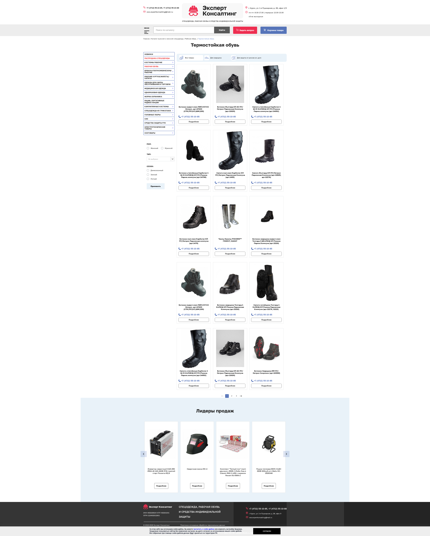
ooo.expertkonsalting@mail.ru (160, 12)
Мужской (168, 148)
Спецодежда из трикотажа (157, 111)
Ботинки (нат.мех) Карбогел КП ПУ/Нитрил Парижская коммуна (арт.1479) (193, 241)
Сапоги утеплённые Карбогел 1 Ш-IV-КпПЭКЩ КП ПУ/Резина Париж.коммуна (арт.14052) (266, 109)
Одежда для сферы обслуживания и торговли (157, 83)
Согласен (267, 531)
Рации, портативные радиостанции (154, 101)
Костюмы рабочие (153, 62)
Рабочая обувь (190, 39)
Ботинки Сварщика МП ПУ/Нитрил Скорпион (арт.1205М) (266, 372)
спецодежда (188, 506)
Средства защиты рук (155, 123)
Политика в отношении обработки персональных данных (202, 525)
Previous (144, 454)
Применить (156, 186)
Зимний (154, 175)
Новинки (148, 54)
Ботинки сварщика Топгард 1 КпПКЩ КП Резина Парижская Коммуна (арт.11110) (230, 307)
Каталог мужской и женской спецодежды (167, 39)
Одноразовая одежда (154, 92)
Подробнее (194, 122)
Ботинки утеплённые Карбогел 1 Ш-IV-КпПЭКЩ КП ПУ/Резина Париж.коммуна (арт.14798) (193, 175)
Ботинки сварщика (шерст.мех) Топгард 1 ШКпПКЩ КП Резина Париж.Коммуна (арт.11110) (266, 241)
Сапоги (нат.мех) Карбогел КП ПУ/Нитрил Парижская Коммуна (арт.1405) (230, 175)
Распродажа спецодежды (157, 58)
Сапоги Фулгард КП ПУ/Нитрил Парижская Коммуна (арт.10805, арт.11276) (266, 175)
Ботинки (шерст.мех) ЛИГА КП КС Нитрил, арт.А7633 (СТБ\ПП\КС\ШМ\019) (194, 109)
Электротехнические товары (154, 128)
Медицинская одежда (155, 88)
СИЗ (146, 119)
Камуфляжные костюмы (156, 106)
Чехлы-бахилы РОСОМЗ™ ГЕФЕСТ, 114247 (230, 240)
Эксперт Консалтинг (160, 506)
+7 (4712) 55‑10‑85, (155, 8)
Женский (154, 148)
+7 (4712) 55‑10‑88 (171, 8)
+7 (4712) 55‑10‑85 (190, 116)
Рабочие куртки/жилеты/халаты (156, 77)
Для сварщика (215, 58)
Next (286, 454)
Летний (154, 179)
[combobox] (161, 159)
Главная (146, 39)
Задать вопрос (246, 30)
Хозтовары (149, 133)
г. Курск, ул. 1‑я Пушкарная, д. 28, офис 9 (265, 513)
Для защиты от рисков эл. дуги (249, 58)
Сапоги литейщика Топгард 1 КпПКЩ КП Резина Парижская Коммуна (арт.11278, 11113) (266, 307)
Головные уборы (152, 115)
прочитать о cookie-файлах (203, 529)
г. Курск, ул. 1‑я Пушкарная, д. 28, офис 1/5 (267, 8)
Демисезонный (157, 170)
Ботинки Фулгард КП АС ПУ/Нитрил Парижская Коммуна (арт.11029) (230, 109)
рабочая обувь (209, 506)
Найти (222, 30)
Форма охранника (153, 97)
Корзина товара (275, 30)
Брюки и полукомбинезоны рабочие (157, 71)
